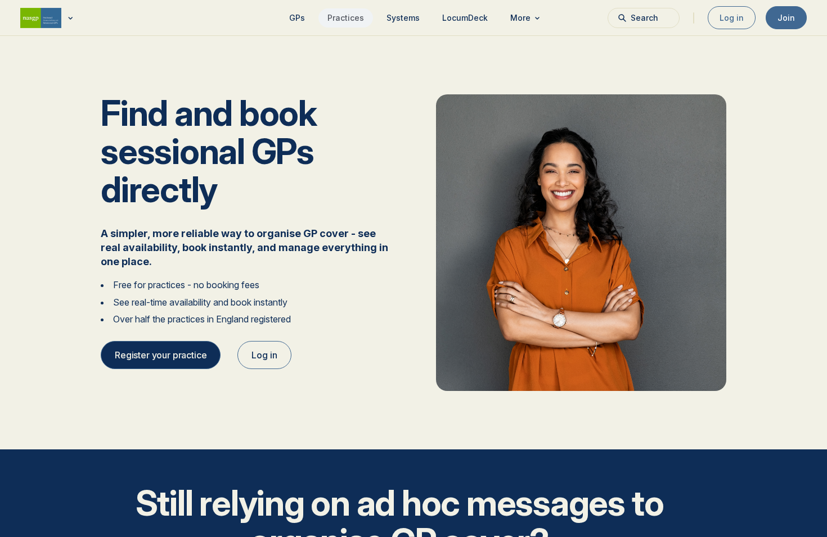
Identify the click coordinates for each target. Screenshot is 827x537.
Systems (403, 17)
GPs (297, 17)
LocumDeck (465, 17)
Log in (732, 17)
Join (786, 17)
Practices (345, 17)
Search (644, 17)
